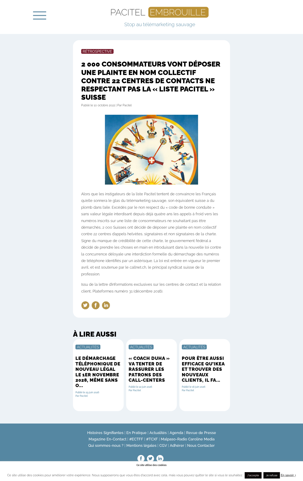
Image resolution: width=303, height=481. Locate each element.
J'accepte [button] (253, 475)
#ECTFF (136, 439)
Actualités (158, 433)
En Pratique (136, 433)
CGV (163, 445)
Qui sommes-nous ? (105, 445)
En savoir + (288, 475)
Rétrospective (97, 51)
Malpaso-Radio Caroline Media (188, 439)
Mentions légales (141, 445)
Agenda (176, 433)
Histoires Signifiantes (105, 433)
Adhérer (177, 445)
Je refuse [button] (271, 475)
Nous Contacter (201, 445)
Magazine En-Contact (107, 439)
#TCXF (152, 439)
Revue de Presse (201, 433)
